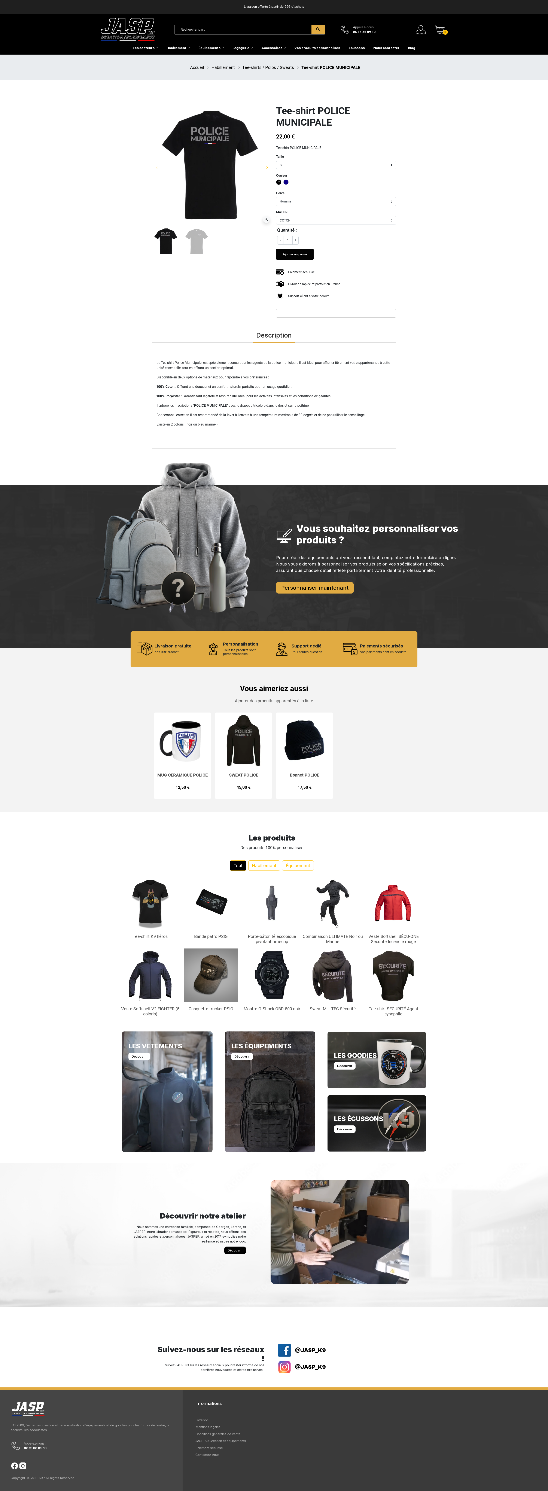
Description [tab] (274, 335)
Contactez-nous (207, 1455)
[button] (439, 29)
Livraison (201, 1420)
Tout (238, 865)
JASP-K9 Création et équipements (220, 1441)
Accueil (197, 67)
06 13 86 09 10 (364, 32)
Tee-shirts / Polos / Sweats (268, 67)
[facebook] (14, 1465)
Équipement (298, 865)
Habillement (223, 67)
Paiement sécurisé (209, 1448)
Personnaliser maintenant (314, 588)
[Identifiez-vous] (420, 29)
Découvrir (139, 1056)
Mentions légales (207, 1427)
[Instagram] (22, 1465)
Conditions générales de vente (217, 1434)
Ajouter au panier (295, 254)
